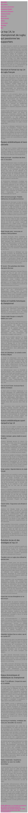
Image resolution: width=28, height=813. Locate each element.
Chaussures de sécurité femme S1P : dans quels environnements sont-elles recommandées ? (13, 810)
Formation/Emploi (6, 9)
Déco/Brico (4, 4)
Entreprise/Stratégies (7, 6)
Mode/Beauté (5, 18)
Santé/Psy (4, 16)
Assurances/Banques (7, 11)
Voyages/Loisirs (5, 13)
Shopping (3, 25)
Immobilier (4, 2)
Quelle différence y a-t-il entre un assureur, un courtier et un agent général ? (14, 806)
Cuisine (3, 20)
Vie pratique (4, 23)
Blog (2, 27)
